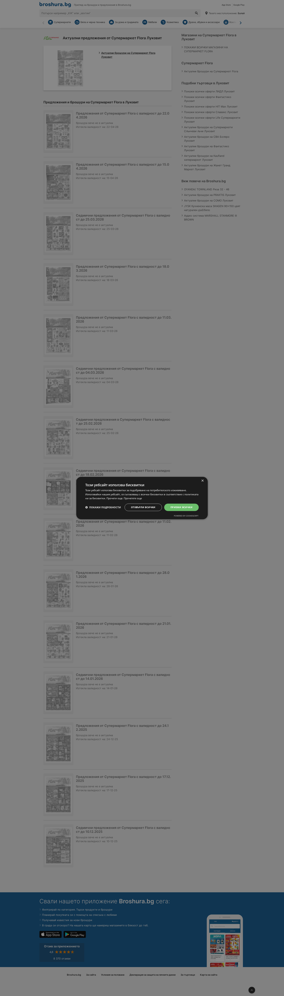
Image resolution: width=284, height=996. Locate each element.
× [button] (202, 480)
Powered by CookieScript (186, 516)
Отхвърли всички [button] (143, 507)
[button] (103, 507)
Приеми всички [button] (181, 507)
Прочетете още (133, 498)
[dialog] (142, 498)
